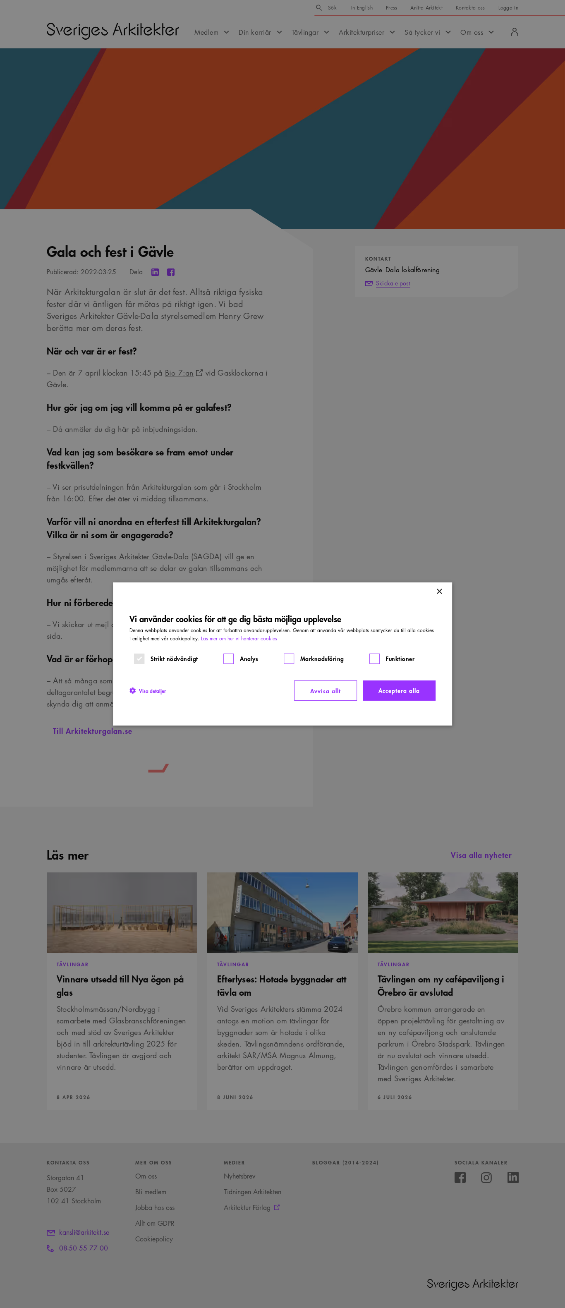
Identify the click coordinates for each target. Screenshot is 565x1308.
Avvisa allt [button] (325, 690)
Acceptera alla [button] (399, 690)
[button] (147, 690)
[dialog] (282, 654)
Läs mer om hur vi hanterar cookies (239, 638)
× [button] (439, 592)
